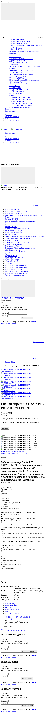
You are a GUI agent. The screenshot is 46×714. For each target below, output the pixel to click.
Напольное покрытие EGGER (20, 99)
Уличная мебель (15, 57)
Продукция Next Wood (17, 101)
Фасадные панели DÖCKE (19, 84)
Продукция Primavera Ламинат (20, 105)
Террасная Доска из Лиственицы (21, 74)
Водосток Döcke (15, 88)
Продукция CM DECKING (19, 90)
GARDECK (13, 95)
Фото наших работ (12, 121)
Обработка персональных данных (13, 630)
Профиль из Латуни (16, 55)
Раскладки (13, 53)
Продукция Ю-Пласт (17, 78)
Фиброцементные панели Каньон (21, 70)
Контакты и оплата (12, 117)
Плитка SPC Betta (15, 72)
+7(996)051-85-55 (20, 298)
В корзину (5, 428)
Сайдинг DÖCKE (15, 49)
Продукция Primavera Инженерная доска (24, 80)
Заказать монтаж (18, 451)
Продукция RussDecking (18, 62)
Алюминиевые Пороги (17, 76)
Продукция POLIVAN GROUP (20, 41)
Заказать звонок (6, 300)
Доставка (8, 115)
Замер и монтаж (11, 113)
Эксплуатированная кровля (19, 107)
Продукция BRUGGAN (18, 43)
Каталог (36, 206)
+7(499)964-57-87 (7, 298)
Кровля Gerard (14, 64)
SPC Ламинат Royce (16, 82)
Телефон (4, 315)
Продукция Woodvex (17, 39)
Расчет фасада (10, 111)
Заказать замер (6, 451)
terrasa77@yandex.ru (12, 619)
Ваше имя (4, 313)
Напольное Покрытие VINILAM (21, 59)
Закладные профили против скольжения (24, 51)
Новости (8, 119)
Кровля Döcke (14, 86)
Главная (8, 109)
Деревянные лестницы (17, 61)
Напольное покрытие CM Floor (20, 103)
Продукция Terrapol (16, 91)
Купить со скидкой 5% (29, 651)
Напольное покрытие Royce (19, 97)
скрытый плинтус (15, 93)
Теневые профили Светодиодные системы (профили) (24, 236)
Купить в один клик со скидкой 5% (14, 453)
